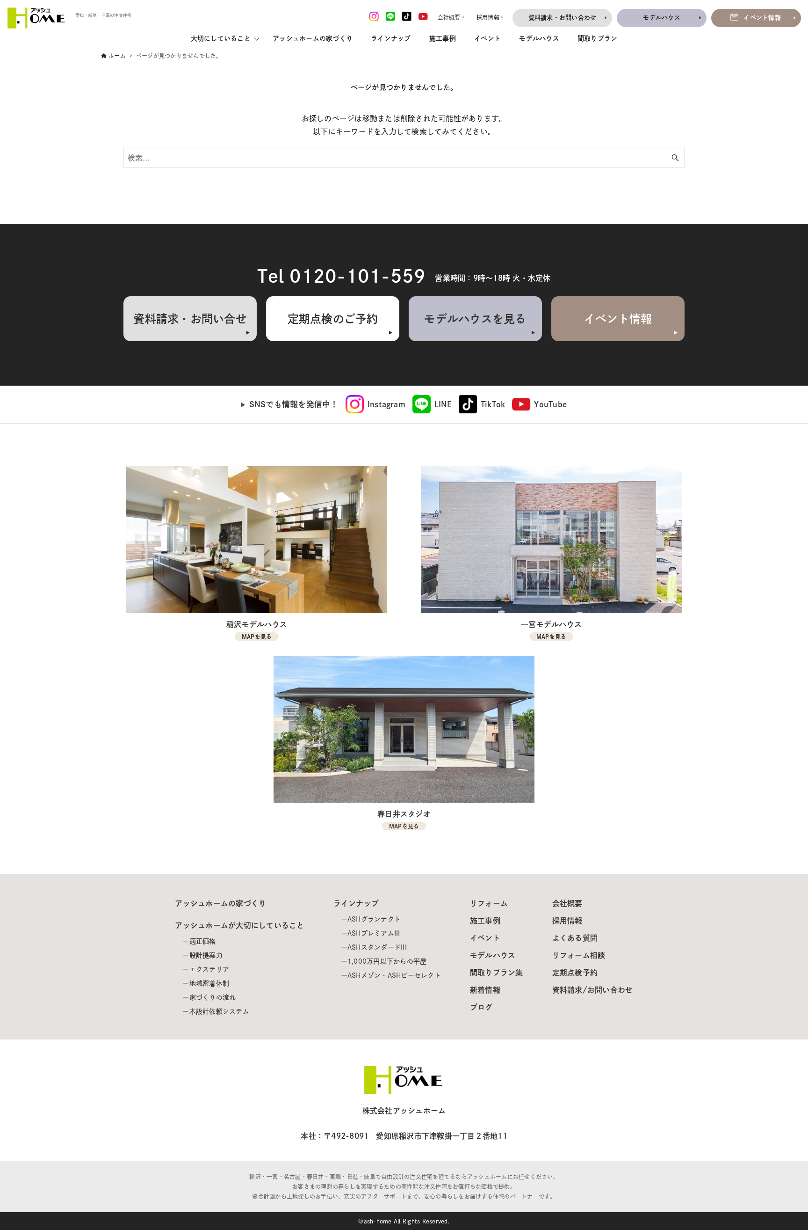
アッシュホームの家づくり (313, 38)
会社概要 (567, 903)
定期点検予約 (575, 972)
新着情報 (485, 990)
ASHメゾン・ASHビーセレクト (394, 975)
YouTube (550, 404)
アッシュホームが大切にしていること (239, 925)
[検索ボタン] (675, 158)
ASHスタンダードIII (377, 947)
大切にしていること (221, 38)
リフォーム (489, 903)
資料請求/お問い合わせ (592, 990)
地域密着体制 (209, 983)
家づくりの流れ (212, 997)
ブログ (481, 1007)
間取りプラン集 (496, 972)
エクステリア (209, 969)
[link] (375, 404)
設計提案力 (206, 955)
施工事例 (442, 38)
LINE (443, 404)
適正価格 (202, 941)
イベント (487, 38)
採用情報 (567, 920)
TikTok (493, 404)
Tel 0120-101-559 (341, 276)
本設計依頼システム (219, 1011)
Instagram (386, 404)
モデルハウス (539, 38)
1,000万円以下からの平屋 (387, 961)
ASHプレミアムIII (373, 933)
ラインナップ (391, 38)
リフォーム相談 (579, 955)
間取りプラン (597, 38)
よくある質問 (575, 938)
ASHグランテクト (374, 919)
